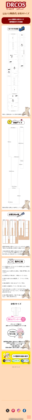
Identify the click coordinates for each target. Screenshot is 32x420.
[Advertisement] (16, 384)
